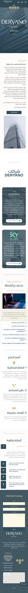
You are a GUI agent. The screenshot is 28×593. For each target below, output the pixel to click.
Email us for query (8, 565)
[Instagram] (13, 7)
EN (22, 2)
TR (25, 2)
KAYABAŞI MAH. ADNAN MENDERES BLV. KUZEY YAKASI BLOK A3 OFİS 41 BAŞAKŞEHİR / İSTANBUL (8, 558)
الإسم (14, 500)
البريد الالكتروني (14, 506)
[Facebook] (18, 7)
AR (18, 2)
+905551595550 (8, 568)
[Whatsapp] (10, 7)
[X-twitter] (15, 7)
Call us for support (8, 570)
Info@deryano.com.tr (8, 563)
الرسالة (14, 512)
